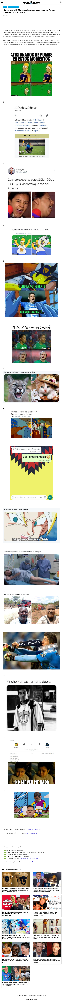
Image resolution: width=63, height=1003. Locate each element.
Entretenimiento (11, 6)
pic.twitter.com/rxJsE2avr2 (33, 829)
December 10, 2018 (31, 833)
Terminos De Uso (41, 995)
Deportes (5, 6)
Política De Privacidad (30, 995)
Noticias (17, 6)
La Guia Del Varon (31, 2)
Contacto (20, 995)
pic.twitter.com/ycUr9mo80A (29, 858)
